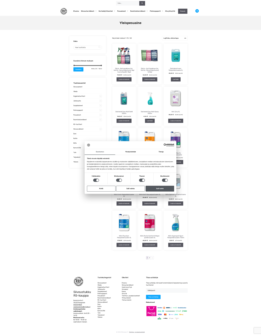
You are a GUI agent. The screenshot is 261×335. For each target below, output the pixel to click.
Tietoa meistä (126, 300)
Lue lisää (176, 79)
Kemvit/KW (77, 148)
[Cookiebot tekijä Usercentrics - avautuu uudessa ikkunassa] (165, 145)
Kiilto (75, 143)
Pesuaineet (121, 11)
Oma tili (124, 294)
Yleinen (75, 162)
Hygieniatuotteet (79, 96)
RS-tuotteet (77, 124)
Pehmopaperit (155, 11)
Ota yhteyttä (170, 11)
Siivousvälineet (78, 129)
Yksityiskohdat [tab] (130, 152)
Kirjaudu (182, 11)
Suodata (78, 69)
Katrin (75, 138)
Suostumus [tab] (100, 152)
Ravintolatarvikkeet (137, 11)
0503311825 (77, 305)
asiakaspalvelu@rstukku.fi (81, 307)
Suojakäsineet (78, 105)
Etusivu (76, 11)
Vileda (75, 91)
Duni (74, 134)
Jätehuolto (77, 101)
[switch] (119, 180)
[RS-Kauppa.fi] (63, 11)
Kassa (124, 291)
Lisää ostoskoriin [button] (124, 79)
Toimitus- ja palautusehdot (131, 296)
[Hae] (142, 3)
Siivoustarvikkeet (87, 11)
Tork (74, 152)
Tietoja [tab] (161, 152)
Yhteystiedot (126, 298)
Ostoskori (125, 289)
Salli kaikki (160, 188)
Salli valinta (130, 188)
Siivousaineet (77, 87)
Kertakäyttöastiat (106, 11)
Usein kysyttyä (127, 287)
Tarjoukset (76, 157)
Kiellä (101, 188)
